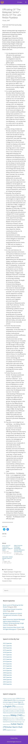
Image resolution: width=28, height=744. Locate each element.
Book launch (9, 700)
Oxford (18, 719)
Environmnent (19, 706)
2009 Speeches (7, 673)
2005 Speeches (7, 682)
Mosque (17, 718)
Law (16, 712)
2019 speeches (7, 650)
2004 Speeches (7, 684)
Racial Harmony (7, 721)
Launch (11, 712)
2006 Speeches (7, 679)
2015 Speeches (7, 659)
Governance (16, 709)
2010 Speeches (7, 670)
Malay (16, 715)
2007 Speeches (8, 569)
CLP (16, 700)
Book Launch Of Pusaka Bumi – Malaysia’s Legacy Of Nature (7, 548)
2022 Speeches (7, 643)
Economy (15, 704)
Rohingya (20, 721)
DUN (4, 704)
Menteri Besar (11, 718)
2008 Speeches (7, 675)
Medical (5, 718)
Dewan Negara (9, 702)
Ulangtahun (9, 730)
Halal (20, 709)
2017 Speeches (7, 655)
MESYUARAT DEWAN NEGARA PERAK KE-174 (7, 558)
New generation (12, 719)
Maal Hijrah (6, 715)
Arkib (14, 698)
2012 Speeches (7, 666)
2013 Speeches (7, 664)
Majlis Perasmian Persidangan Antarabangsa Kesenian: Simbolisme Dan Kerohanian (19, 548)
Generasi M (9, 709)
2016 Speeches (7, 657)
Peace (23, 719)
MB (24, 715)
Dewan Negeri (18, 702)
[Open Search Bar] (26, 2)
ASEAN (18, 698)
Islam (19, 711)
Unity (14, 730)
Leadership (21, 712)
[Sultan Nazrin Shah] (2, 2)
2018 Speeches (7, 652)
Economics (9, 704)
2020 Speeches (7, 648)
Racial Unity (14, 721)
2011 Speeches (7, 668)
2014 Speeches (7, 661)
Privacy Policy (14, 738)
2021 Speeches (7, 646)
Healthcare (13, 711)
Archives (10, 698)
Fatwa (4, 709)
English (10, 706)
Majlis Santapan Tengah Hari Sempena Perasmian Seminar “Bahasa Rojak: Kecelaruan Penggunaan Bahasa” (14, 574)
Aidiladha (5, 698)
